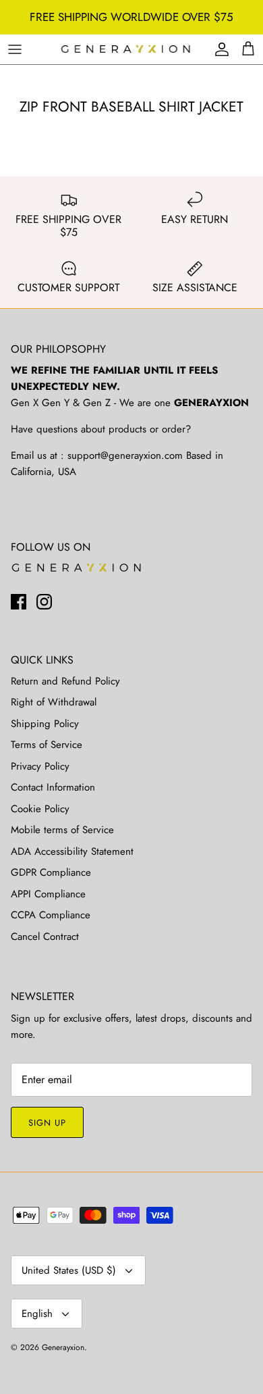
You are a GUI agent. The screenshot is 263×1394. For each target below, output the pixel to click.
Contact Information (53, 787)
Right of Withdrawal (53, 702)
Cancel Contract (45, 936)
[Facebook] (18, 601)
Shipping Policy (45, 723)
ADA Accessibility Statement (72, 851)
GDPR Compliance (51, 872)
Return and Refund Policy (65, 681)
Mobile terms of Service (62, 829)
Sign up (47, 1122)
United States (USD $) (69, 1270)
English (37, 1313)
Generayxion (63, 1347)
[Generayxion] (126, 49)
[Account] (218, 49)
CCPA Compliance (50, 914)
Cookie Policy (40, 808)
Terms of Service (46, 744)
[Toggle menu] (15, 49)
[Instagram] (44, 601)
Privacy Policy (40, 766)
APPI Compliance (48, 894)
